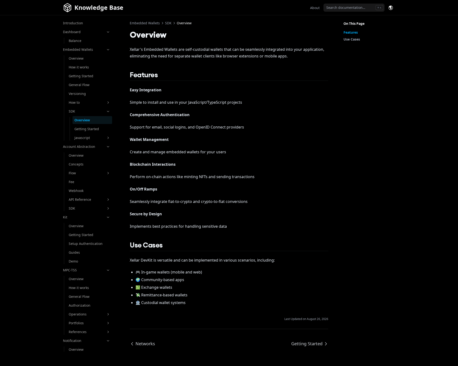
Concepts (76, 164)
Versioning (77, 93)
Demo (73, 261)
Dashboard (72, 32)
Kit (65, 217)
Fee (71, 182)
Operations (78, 314)
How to (74, 102)
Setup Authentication (86, 243)
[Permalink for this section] (162, 74)
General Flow (79, 84)
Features (351, 32)
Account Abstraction (79, 146)
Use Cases (352, 39)
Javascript (82, 137)
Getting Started (81, 76)
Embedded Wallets (78, 49)
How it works (79, 67)
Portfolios (76, 323)
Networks (145, 343)
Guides (74, 252)
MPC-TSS (70, 270)
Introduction (73, 23)
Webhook (76, 190)
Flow (72, 173)
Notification (72, 340)
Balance (75, 40)
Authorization (79, 305)
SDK (72, 111)
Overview (76, 58)
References (78, 332)
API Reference (80, 199)
